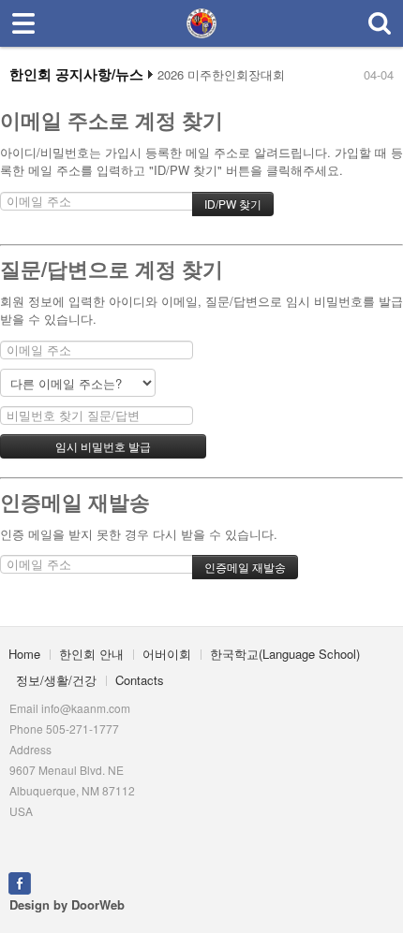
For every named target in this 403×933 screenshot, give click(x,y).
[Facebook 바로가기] (19, 882)
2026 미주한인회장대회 (221, 74)
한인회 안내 (91, 654)
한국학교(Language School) (285, 654)
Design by (67, 904)
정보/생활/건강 (56, 680)
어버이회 (166, 654)
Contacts (139, 680)
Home (24, 654)
